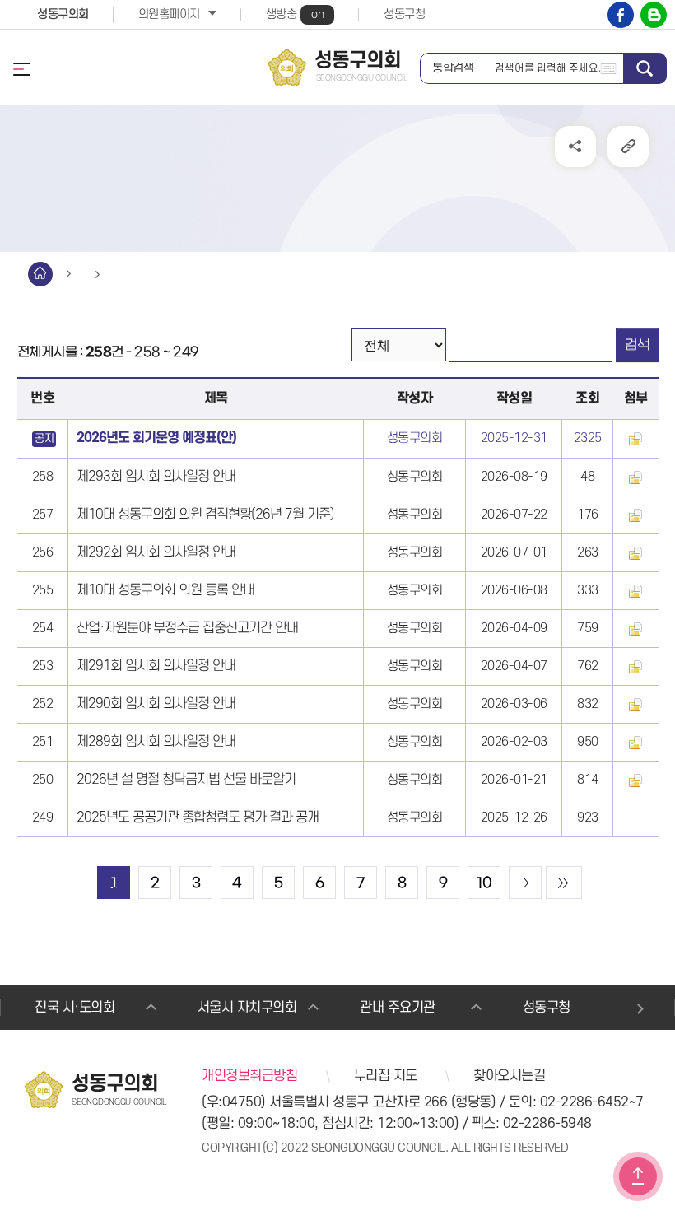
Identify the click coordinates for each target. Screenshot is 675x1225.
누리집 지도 (385, 1076)
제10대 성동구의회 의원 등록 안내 (165, 590)
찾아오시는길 (509, 1076)
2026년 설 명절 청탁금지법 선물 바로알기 (186, 779)
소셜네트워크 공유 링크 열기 (575, 146)
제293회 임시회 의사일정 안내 (156, 476)
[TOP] (638, 1176)
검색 (645, 68)
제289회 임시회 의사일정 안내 (156, 741)
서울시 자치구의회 (247, 1007)
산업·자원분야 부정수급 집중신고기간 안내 (187, 628)
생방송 (295, 14)
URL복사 (628, 146)
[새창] (621, 15)
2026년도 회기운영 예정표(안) (156, 438)
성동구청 (404, 14)
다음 (525, 882)
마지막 (564, 882)
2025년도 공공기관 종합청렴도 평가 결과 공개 (198, 817)
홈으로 (40, 274)
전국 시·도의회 (74, 1007)
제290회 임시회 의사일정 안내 (156, 703)
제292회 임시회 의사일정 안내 (156, 552)
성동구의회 (63, 14)
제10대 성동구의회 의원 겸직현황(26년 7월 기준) (205, 514)
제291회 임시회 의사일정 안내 (156, 666)
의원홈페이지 (169, 14)
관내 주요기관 (397, 1007)
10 (484, 883)
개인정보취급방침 (249, 1076)
